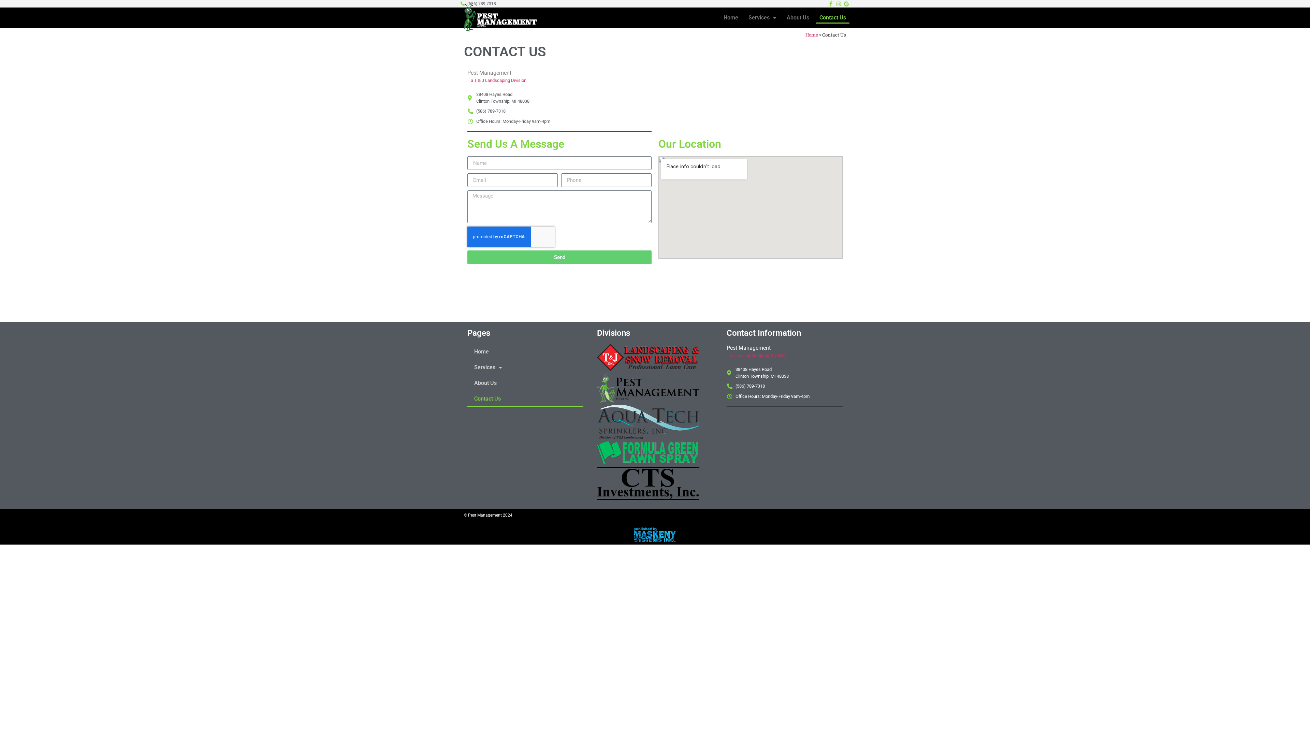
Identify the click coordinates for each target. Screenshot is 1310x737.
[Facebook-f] (831, 4)
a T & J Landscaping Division (498, 80)
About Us (798, 17)
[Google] (846, 4)
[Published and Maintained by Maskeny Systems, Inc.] (655, 539)
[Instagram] (838, 4)
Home (731, 17)
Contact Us (832, 17)
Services (759, 17)
